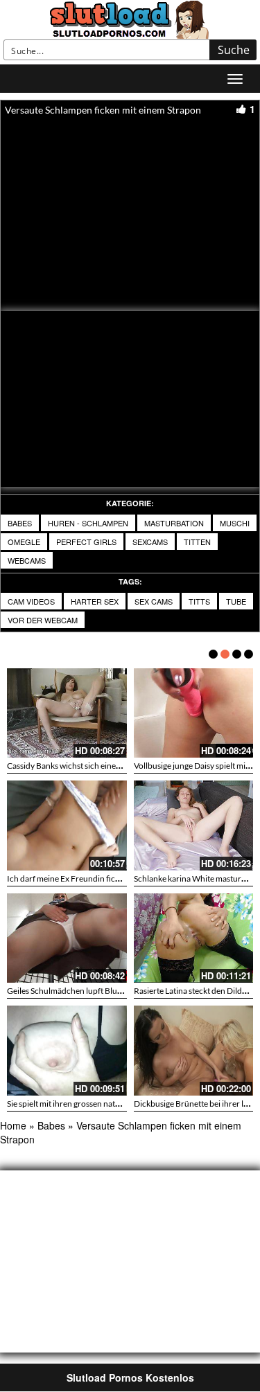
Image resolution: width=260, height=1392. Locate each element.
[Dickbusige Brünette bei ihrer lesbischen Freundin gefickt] (194, 1050)
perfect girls (86, 541)
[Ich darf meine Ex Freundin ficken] (67, 825)
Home (13, 1125)
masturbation (174, 522)
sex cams (154, 601)
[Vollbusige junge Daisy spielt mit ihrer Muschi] (194, 713)
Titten (197, 541)
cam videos (31, 601)
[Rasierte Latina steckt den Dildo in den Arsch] (194, 938)
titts (199, 601)
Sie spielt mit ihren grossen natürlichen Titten (87, 1103)
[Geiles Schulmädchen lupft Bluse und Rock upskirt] (67, 938)
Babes (20, 522)
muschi (235, 522)
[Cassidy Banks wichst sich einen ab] (67, 713)
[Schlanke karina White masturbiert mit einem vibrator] (194, 825)
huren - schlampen (88, 522)
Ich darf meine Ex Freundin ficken (67, 878)
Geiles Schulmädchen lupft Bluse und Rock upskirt (97, 990)
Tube (236, 601)
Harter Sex (95, 601)
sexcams (150, 541)
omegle (24, 541)
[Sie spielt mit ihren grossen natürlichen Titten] (67, 1050)
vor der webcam (43, 619)
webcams (27, 560)
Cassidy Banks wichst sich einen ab (69, 765)
